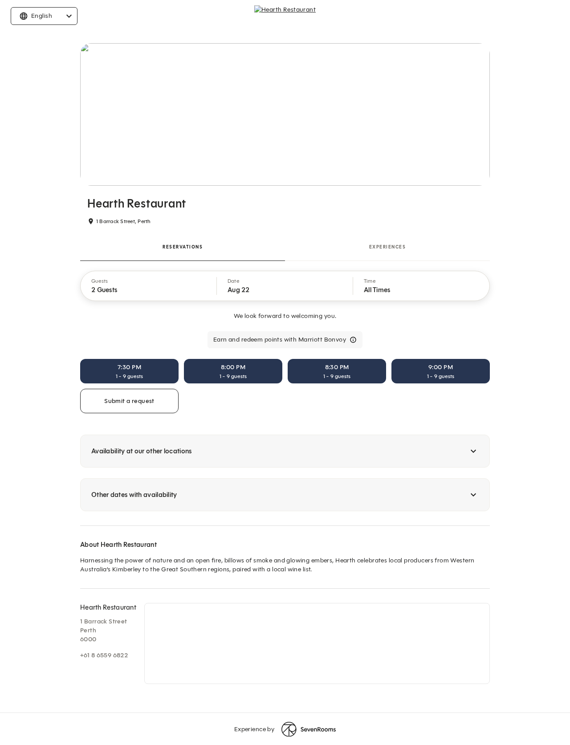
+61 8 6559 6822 (104, 655)
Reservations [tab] (183, 247)
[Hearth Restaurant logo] (285, 16)
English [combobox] (41, 16)
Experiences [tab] (387, 247)
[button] (149, 286)
